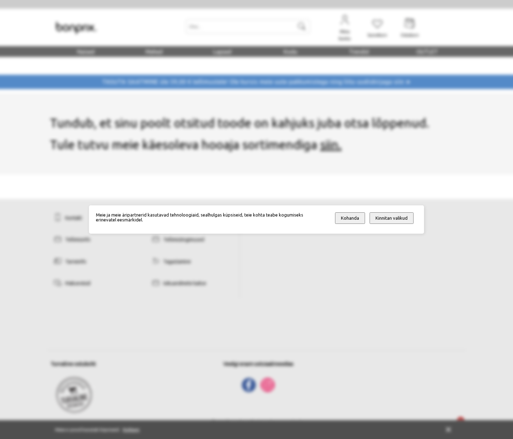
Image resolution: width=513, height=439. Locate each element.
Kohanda (350, 218)
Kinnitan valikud (392, 218)
